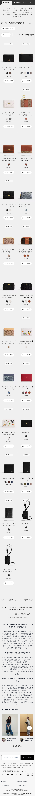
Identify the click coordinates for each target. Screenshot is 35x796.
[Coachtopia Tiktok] (32, 774)
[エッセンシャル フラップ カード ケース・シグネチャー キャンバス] (26, 144)
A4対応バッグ (25, 614)
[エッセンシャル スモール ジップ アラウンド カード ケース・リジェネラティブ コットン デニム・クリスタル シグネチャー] (26, 190)
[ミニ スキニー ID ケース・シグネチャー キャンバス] (26, 99)
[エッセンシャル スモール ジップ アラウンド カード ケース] (9, 281)
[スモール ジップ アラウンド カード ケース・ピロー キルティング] (26, 281)
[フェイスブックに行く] (12, 775)
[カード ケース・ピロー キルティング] (9, 99)
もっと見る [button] (17, 746)
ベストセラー (8, 43)
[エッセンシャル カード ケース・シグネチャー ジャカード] (9, 327)
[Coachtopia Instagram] (27, 774)
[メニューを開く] (33, 2)
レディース (4, 600)
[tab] (7, 3)
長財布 (17, 614)
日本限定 (26, 454)
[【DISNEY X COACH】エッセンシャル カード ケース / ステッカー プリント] (26, 327)
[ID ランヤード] (26, 510)
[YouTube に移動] (21, 775)
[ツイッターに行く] (17, 775)
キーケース (8, 614)
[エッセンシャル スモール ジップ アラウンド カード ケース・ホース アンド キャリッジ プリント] (26, 236)
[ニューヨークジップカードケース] (26, 53)
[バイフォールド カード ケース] (26, 464)
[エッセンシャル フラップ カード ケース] (9, 190)
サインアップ (27, 757)
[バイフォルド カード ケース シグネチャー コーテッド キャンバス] (9, 510)
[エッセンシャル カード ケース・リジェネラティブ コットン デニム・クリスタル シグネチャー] (9, 373)
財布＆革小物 (12, 600)
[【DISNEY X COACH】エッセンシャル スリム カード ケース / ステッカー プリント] (9, 418)
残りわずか (26, 43)
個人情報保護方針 (8, 771)
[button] (29, 728)
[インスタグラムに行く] (3, 775)
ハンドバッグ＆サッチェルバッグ (17, 617)
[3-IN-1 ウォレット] (9, 464)
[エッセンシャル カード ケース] (26, 373)
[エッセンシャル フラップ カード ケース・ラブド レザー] (9, 144)
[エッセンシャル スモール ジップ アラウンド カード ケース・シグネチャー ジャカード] (9, 236)
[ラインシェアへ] (8, 775)
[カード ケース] (26, 418)
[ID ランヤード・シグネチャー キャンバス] (9, 555)
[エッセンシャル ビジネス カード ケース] (9, 53)
